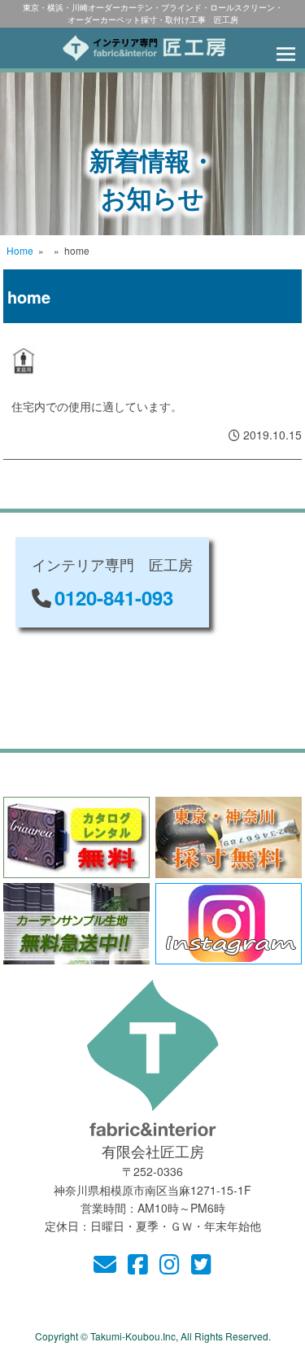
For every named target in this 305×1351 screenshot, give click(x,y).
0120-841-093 (113, 597)
